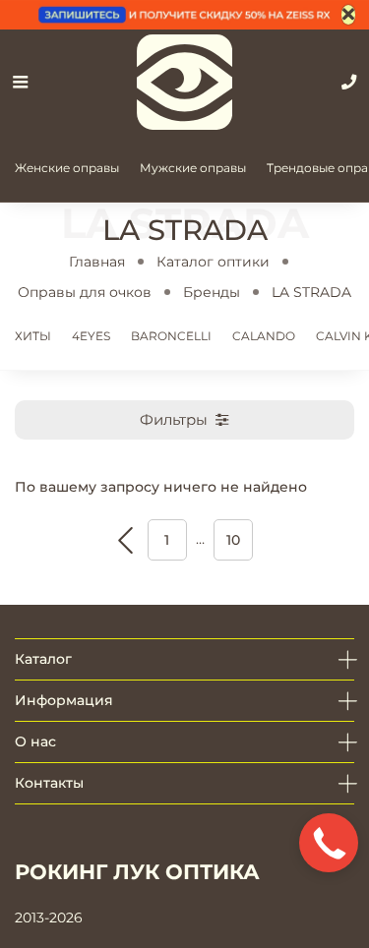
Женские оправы (67, 167)
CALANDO (263, 335)
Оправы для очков (85, 292)
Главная (97, 261)
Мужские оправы (193, 167)
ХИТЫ (33, 335)
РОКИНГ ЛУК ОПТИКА (137, 871)
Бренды (211, 292)
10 (233, 540)
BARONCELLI (171, 335)
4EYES (91, 335)
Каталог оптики (213, 261)
